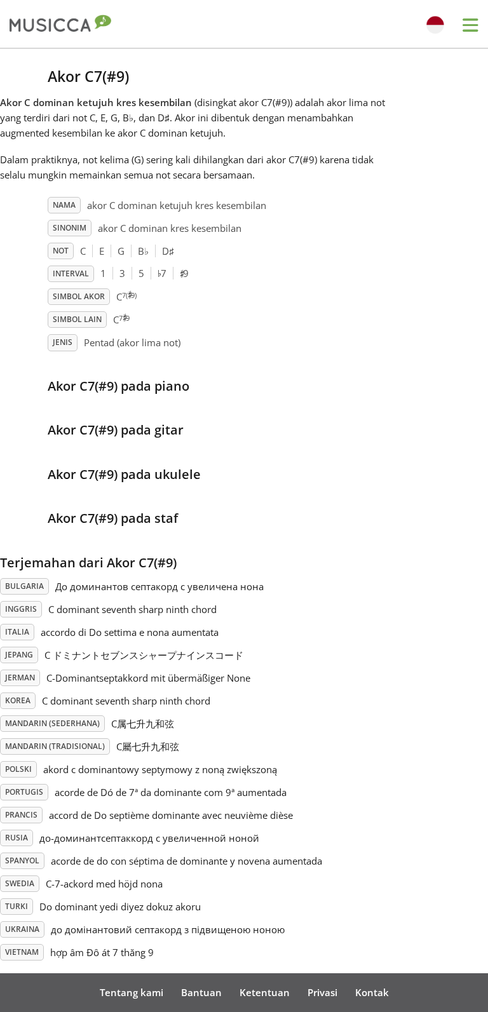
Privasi (322, 992)
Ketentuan (265, 992)
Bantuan (201, 992)
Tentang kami (131, 992)
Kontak (372, 992)
